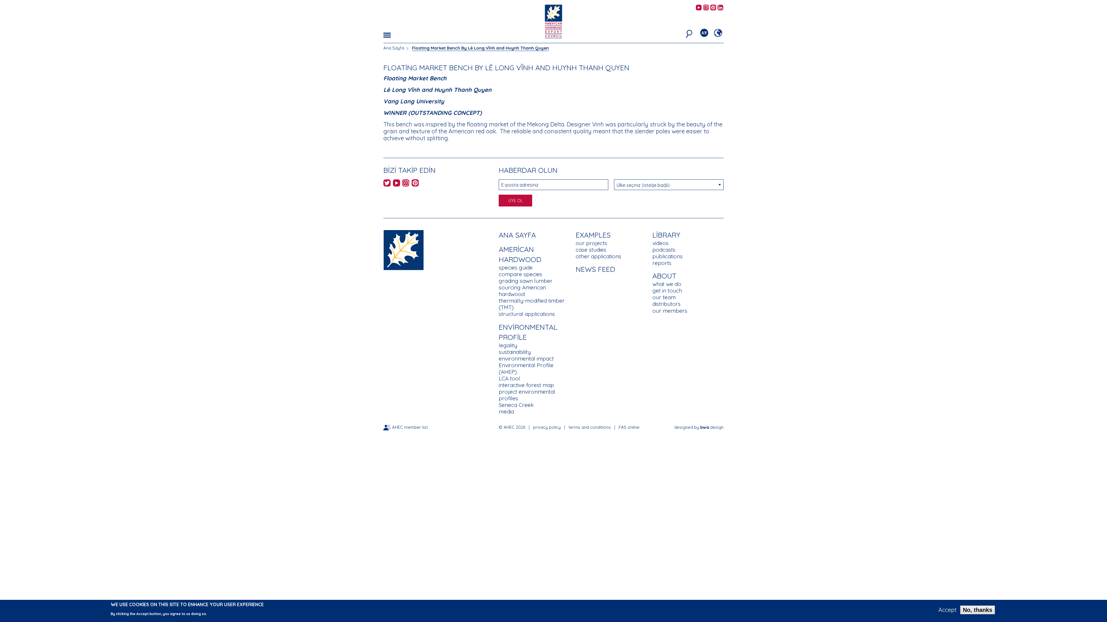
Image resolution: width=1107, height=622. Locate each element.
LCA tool (509, 378)
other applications (598, 256)
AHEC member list (410, 427)
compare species (520, 274)
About (664, 275)
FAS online (629, 427)
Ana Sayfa (393, 48)
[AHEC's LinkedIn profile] (720, 8)
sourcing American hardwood (522, 290)
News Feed (595, 269)
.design (712, 427)
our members (669, 310)
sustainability (515, 351)
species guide (516, 267)
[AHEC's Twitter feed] (387, 183)
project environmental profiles (527, 395)
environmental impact (526, 358)
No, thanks (977, 610)
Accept (947, 610)
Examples (593, 234)
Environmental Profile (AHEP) (526, 368)
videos (660, 243)
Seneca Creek (516, 404)
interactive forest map (526, 385)
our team (664, 297)
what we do (666, 283)
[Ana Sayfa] (403, 249)
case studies (591, 249)
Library (666, 234)
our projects (591, 243)
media (506, 411)
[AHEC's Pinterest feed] (713, 8)
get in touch (667, 290)
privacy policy (547, 427)
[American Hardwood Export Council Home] (553, 20)
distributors (666, 303)
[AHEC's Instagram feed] (706, 8)
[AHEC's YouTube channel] (699, 8)
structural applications (527, 313)
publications (667, 256)
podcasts (663, 249)
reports (661, 262)
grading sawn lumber (526, 280)
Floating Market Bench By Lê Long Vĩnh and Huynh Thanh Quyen (480, 48)
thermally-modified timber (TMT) (532, 304)
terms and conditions (589, 427)
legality (508, 345)
